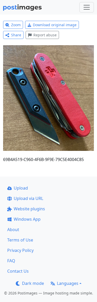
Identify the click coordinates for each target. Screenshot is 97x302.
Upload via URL (28, 198)
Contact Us (18, 271)
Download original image (55, 24)
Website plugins (29, 209)
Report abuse (45, 34)
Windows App (27, 219)
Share (16, 34)
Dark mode (33, 283)
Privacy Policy (20, 250)
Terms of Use (20, 240)
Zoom (16, 24)
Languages (67, 283)
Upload (21, 188)
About (13, 229)
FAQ (11, 261)
